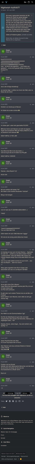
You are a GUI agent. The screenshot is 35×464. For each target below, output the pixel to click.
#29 (33, 362)
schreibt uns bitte (27, 34)
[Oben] (18, 459)
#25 (33, 249)
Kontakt (3, 438)
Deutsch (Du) (21, 453)
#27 (33, 311)
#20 (33, 148)
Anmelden (4, 445)
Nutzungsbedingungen (13, 456)
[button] (3, 2)
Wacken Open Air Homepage (9, 432)
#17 (33, 84)
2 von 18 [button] (18, 393)
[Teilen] (30, 57)
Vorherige (10, 393)
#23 (33, 207)
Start (15, 459)
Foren (2, 435)
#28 (33, 338)
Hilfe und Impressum (7, 459)
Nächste (24, 393)
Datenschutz (24, 456)
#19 (33, 123)
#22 (33, 187)
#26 (33, 282)
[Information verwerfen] (32, 15)
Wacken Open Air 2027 (7, 453)
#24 (33, 226)
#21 (33, 168)
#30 (33, 385)
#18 (33, 104)
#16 (33, 57)
